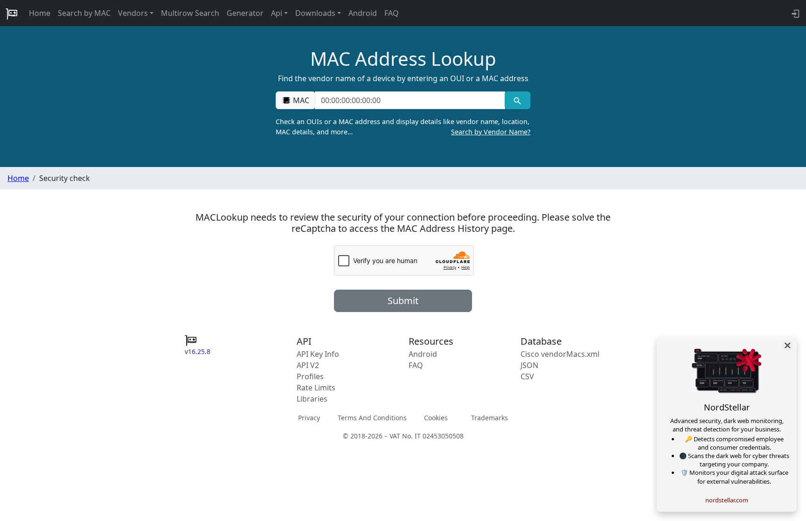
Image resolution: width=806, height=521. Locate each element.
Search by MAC (84, 13)
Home (39, 13)
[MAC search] (517, 100)
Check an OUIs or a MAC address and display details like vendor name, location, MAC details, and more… (403, 126)
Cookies (436, 417)
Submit (403, 300)
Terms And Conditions (372, 417)
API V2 (308, 365)
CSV (527, 376)
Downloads (315, 13)
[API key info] (794, 13)
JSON (529, 365)
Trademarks (489, 417)
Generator (245, 13)
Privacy (309, 417)
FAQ (391, 13)
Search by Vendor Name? (490, 131)
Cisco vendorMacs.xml (560, 354)
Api (276, 13)
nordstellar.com (726, 500)
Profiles (310, 376)
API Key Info (318, 354)
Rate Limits (316, 387)
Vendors (133, 13)
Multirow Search (190, 13)
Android (362, 13)
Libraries (312, 399)
